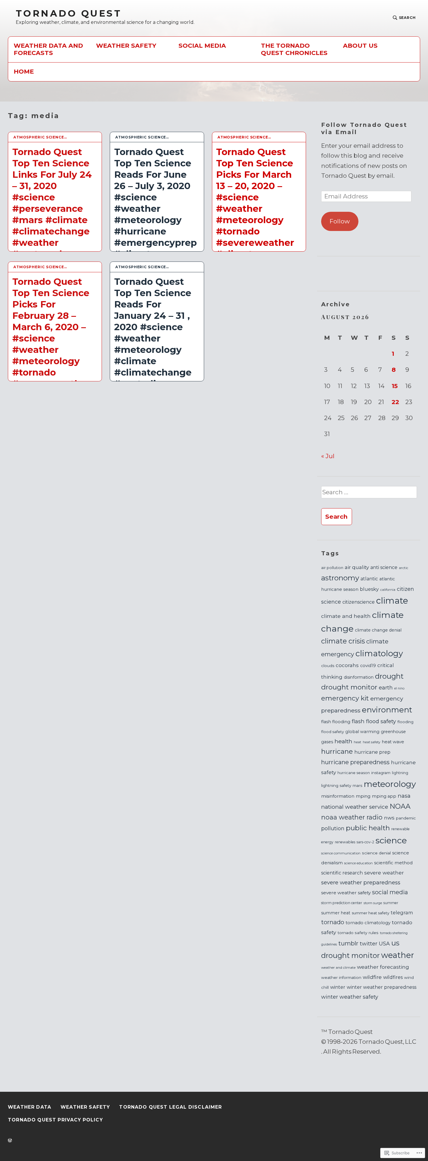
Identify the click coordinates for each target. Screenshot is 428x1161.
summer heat (335, 912)
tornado (332, 922)
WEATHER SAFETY (126, 45)
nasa (404, 795)
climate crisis (343, 641)
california (387, 590)
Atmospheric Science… (40, 137)
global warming (362, 731)
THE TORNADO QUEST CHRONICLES (294, 49)
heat (357, 742)
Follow (340, 221)
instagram (380, 772)
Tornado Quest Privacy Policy (55, 1120)
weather (397, 955)
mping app (384, 796)
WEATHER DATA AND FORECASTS (48, 49)
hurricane (337, 751)
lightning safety (336, 785)
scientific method (393, 862)
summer (390, 903)
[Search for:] (368, 494)
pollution (332, 828)
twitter (368, 943)
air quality (357, 567)
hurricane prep (372, 752)
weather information (341, 977)
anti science (383, 567)
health (343, 741)
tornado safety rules (358, 932)
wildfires (393, 977)
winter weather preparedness (381, 987)
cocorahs (347, 665)
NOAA (400, 806)
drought (389, 676)
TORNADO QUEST (69, 13)
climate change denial (378, 630)
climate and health (346, 616)
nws (389, 818)
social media (390, 892)
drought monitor (349, 687)
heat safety (371, 742)
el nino (399, 688)
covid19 (368, 665)
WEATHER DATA (29, 1107)
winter (337, 987)
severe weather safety (346, 892)
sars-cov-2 (365, 842)
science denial (376, 853)
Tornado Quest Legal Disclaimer (170, 1107)
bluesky (369, 589)
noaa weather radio (352, 817)
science (391, 840)
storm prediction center (341, 903)
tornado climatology (368, 922)
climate (392, 600)
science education (358, 863)
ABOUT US (360, 45)
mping (363, 796)
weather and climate (338, 968)
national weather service (354, 806)
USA (384, 943)
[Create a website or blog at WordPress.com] (10, 1140)
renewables (345, 842)
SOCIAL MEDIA (202, 45)
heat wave (393, 741)
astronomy (340, 577)
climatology (379, 653)
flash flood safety (374, 721)
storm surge (373, 903)
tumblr (348, 943)
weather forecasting (383, 967)
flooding (405, 721)
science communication (340, 853)
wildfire (372, 977)
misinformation (337, 796)
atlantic (369, 579)
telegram (402, 912)
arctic (403, 568)
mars (357, 785)
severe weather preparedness (360, 882)
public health (368, 828)
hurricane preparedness (355, 762)
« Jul (328, 456)
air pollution (332, 568)
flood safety (332, 731)
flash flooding (335, 721)
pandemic (406, 818)
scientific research (342, 873)
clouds (327, 665)
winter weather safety (349, 997)
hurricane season (353, 773)
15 (395, 386)
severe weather (384, 873)
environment (387, 709)
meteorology (390, 784)
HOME (24, 71)
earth (386, 687)
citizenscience (358, 602)
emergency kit (345, 698)
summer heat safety (370, 913)
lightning (400, 773)
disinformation (359, 677)
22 (395, 402)
